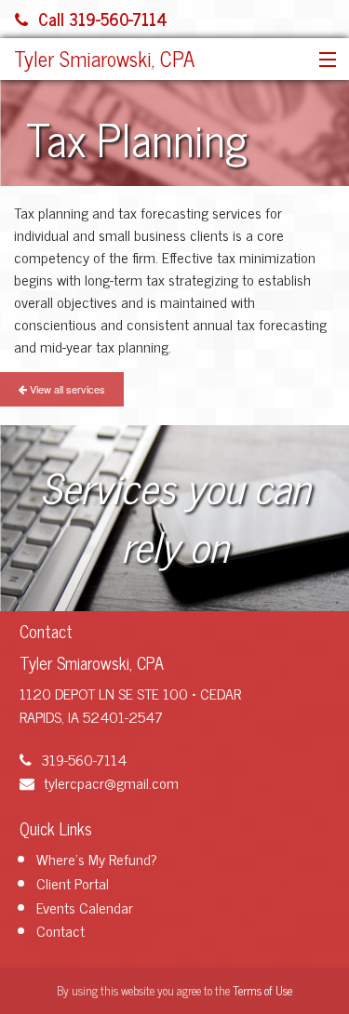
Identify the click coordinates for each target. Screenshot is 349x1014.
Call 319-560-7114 (103, 19)
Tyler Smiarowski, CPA (104, 58)
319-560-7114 (84, 759)
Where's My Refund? (96, 859)
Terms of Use (262, 990)
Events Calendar (84, 907)
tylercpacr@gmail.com (111, 782)
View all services (66, 388)
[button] (323, 60)
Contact (60, 930)
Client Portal (72, 883)
